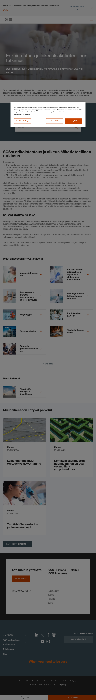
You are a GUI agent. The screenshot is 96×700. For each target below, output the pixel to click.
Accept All (73, 121)
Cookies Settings (22, 121)
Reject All (54, 121)
